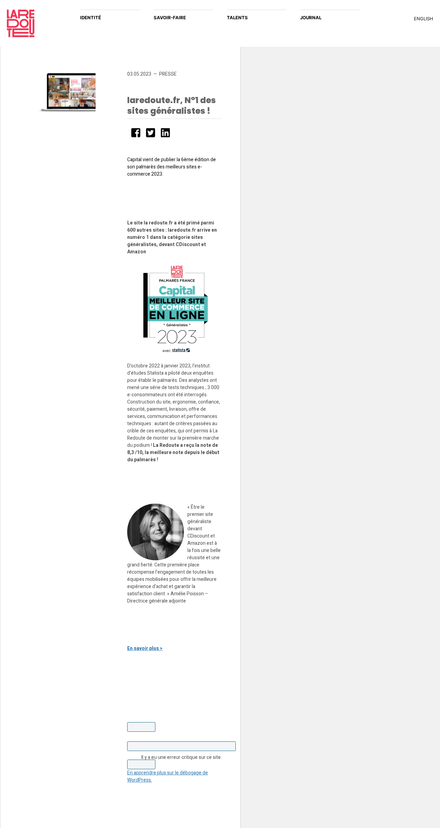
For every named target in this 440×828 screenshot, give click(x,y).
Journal (310, 17)
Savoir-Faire (170, 17)
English (423, 18)
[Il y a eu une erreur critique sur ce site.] (181, 746)
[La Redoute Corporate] (36, 23)
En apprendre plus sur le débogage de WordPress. (167, 776)
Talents (237, 17)
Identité (90, 17)
